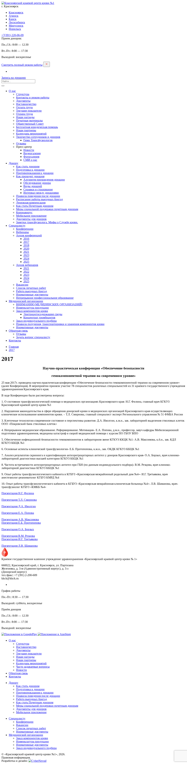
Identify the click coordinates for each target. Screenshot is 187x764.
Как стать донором (27, 166)
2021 (26, 251)
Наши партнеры (26, 130)
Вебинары (22, 232)
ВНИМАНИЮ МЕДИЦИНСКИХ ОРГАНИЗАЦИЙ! (49, 304)
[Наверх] (4, 555)
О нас (12, 90)
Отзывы (21, 143)
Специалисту (17, 225)
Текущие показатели (29, 110)
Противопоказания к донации (35, 173)
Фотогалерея (31, 156)
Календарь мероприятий (31, 133)
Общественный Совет (30, 123)
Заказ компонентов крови (32, 310)
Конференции (24, 228)
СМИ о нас (30, 159)
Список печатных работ (31, 288)
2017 (26, 242)
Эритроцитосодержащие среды (42, 314)
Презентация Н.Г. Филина (17, 493)
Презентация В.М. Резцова (18, 535)
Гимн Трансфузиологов (38, 140)
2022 (26, 271)
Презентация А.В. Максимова (20, 519)
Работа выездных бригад (31, 291)
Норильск (15, 28)
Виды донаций (32, 186)
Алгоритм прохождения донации (44, 179)
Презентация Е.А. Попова (17, 512)
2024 (26, 258)
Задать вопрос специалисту (33, 337)
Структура (22, 94)
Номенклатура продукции (32, 307)
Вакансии (22, 284)
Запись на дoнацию (13, 77)
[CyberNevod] (37, 760)
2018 (26, 245)
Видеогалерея (32, 153)
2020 (26, 248)
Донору (13, 163)
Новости (28, 150)
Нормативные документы (32, 294)
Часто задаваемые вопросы (33, 666)
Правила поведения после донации (38, 196)
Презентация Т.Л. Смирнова (19, 499)
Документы (23, 100)
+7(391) (12, 35)
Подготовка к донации (30, 169)
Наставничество (26, 104)
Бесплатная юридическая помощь (37, 127)
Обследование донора (37, 182)
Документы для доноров (31, 219)
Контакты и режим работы (32, 97)
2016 (26, 238)
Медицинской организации (26, 301)
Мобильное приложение (31, 215)
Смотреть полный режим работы (22, 64)
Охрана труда (24, 113)
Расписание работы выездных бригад (39, 199)
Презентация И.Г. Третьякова (19, 539)
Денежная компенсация (30, 202)
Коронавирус (24, 212)
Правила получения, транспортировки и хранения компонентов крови (60, 324)
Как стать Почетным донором (34, 205)
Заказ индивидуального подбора (36, 320)
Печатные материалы (29, 120)
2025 (26, 261)
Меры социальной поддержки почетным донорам (47, 209)
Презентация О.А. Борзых (17, 529)
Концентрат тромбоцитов (39, 317)
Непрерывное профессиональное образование (45, 297)
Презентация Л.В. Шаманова (19, 545)
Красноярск (16, 12)
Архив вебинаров (27, 265)
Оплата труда (24, 107)
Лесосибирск (17, 22)
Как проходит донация (30, 176)
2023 (26, 255)
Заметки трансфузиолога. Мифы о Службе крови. (47, 222)
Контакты (15, 340)
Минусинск (16, 25)
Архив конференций (29, 235)
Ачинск (13, 15)
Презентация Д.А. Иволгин (18, 506)
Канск (12, 19)
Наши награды (25, 117)
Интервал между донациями (41, 192)
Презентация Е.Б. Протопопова (21, 522)
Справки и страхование (38, 189)
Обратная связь (18, 330)
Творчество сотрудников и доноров (38, 136)
